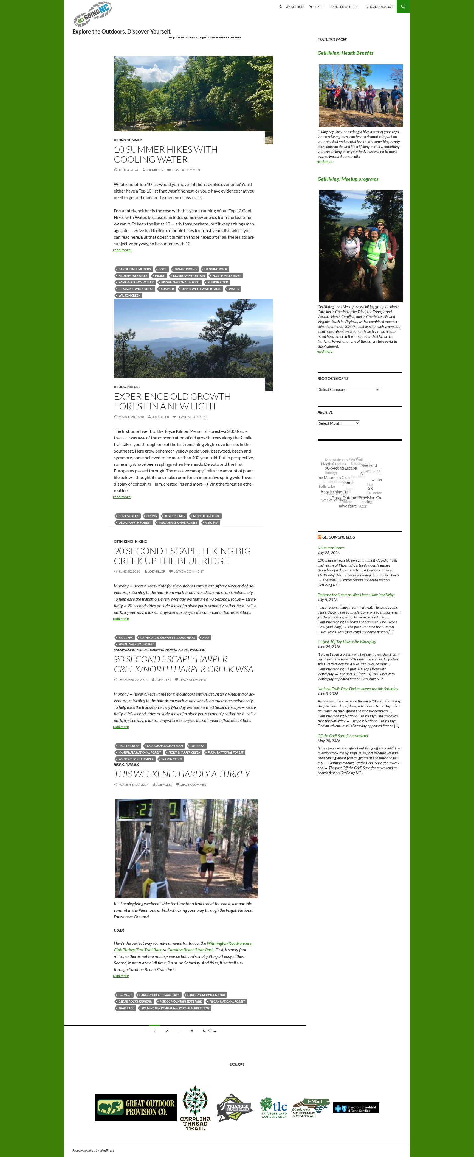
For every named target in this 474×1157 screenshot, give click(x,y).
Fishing (171, 650)
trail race (126, 1008)
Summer (134, 140)
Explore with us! (344, 6)
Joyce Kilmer (175, 516)
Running (132, 764)
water (234, 289)
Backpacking (124, 650)
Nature (133, 387)
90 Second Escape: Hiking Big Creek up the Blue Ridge (182, 555)
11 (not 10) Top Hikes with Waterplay (347, 641)
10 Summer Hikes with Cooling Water (166, 154)
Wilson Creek (129, 295)
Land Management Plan (165, 746)
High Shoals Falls (133, 275)
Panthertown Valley (136, 282)
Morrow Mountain (189, 275)
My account (295, 6)
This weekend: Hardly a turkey (182, 773)
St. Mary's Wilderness (136, 289)
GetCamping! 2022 (379, 7)
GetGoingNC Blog (338, 537)
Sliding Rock (218, 282)
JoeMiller (154, 170)
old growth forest (135, 522)
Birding (143, 650)
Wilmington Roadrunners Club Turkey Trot (176, 1008)
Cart (319, 6)
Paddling (197, 650)
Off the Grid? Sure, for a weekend (343, 735)
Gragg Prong (186, 269)
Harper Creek (129, 746)
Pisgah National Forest (180, 282)
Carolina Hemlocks (135, 269)
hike (205, 637)
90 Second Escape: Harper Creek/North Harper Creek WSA (183, 663)
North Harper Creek (184, 752)
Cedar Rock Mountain (135, 1001)
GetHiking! (124, 541)
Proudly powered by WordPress (93, 1150)
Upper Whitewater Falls (201, 289)
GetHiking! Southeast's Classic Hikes (167, 637)
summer (167, 289)
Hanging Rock (215, 269)
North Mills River (227, 275)
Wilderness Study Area (136, 759)
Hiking (120, 140)
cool (163, 269)
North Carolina (206, 516)
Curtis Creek (129, 516)
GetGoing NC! (93, 16)
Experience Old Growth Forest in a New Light (172, 401)
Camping (157, 650)
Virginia (211, 522)
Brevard (125, 995)
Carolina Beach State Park (190, 949)
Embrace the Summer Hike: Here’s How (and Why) (356, 594)
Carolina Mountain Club (206, 995)
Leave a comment (187, 170)
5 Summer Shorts (331, 547)
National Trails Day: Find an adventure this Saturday (358, 688)
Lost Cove (198, 746)
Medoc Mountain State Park (181, 1001)
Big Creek (126, 637)
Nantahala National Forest (140, 752)
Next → (210, 1030)
